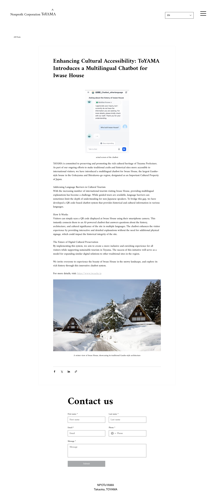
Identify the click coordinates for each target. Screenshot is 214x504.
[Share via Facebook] (54, 371)
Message (72, 441)
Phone (112, 427)
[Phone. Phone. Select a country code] (113, 433)
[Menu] (203, 13)
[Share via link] (76, 371)
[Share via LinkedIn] (68, 371)
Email (71, 427)
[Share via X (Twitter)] (61, 371)
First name (73, 414)
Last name (114, 414)
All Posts (17, 37)
